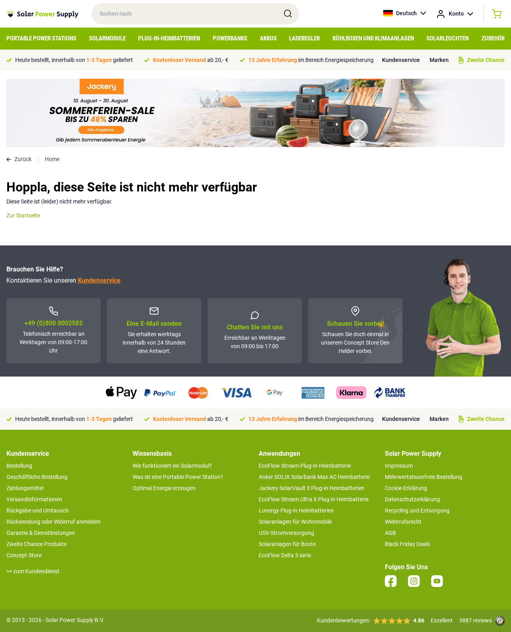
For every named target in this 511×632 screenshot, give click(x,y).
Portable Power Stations (41, 38)
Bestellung (19, 466)
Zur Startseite (23, 215)
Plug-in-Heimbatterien (169, 38)
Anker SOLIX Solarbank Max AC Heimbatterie (314, 477)
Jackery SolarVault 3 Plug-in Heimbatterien (311, 488)
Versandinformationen (34, 499)
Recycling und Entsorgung (417, 510)
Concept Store (24, 555)
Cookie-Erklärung (406, 488)
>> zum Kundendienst (32, 571)
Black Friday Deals (407, 544)
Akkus (268, 38)
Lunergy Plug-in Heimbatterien (296, 510)
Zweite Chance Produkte (36, 544)
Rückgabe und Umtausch (37, 510)
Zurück (23, 159)
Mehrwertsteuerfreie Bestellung (423, 477)
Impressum (399, 466)
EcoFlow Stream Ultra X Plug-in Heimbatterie (313, 499)
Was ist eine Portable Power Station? (178, 477)
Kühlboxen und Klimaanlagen (373, 38)
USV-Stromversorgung (286, 533)
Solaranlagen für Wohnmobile (295, 521)
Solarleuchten (447, 38)
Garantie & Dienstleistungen (40, 533)
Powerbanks (230, 38)
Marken (439, 60)
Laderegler (304, 38)
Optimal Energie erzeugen (164, 488)
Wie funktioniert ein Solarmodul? (172, 466)
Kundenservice (401, 60)
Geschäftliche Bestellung (36, 477)
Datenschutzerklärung (412, 499)
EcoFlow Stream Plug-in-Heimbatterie (305, 466)
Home (52, 159)
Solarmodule (107, 38)
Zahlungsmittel (25, 488)
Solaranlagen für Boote (287, 544)
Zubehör (493, 38)
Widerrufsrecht (403, 521)
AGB (390, 533)
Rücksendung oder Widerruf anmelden (53, 521)
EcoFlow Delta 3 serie (285, 555)
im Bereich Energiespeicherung (311, 60)
